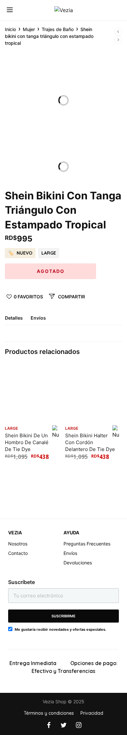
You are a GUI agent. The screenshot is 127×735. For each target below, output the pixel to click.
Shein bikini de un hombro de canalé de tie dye (27, 442)
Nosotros (17, 543)
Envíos (38, 318)
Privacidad (91, 713)
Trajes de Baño (58, 29)
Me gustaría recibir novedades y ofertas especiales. (60, 629)
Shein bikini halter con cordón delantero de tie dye (90, 442)
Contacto (18, 553)
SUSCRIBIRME (63, 616)
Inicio (10, 29)
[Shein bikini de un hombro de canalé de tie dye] (33, 393)
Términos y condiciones (49, 713)
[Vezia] (63, 10)
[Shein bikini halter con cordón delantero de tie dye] (93, 393)
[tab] (17, 320)
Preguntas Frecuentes (87, 543)
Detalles (14, 318)
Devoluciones (78, 562)
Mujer (29, 29)
